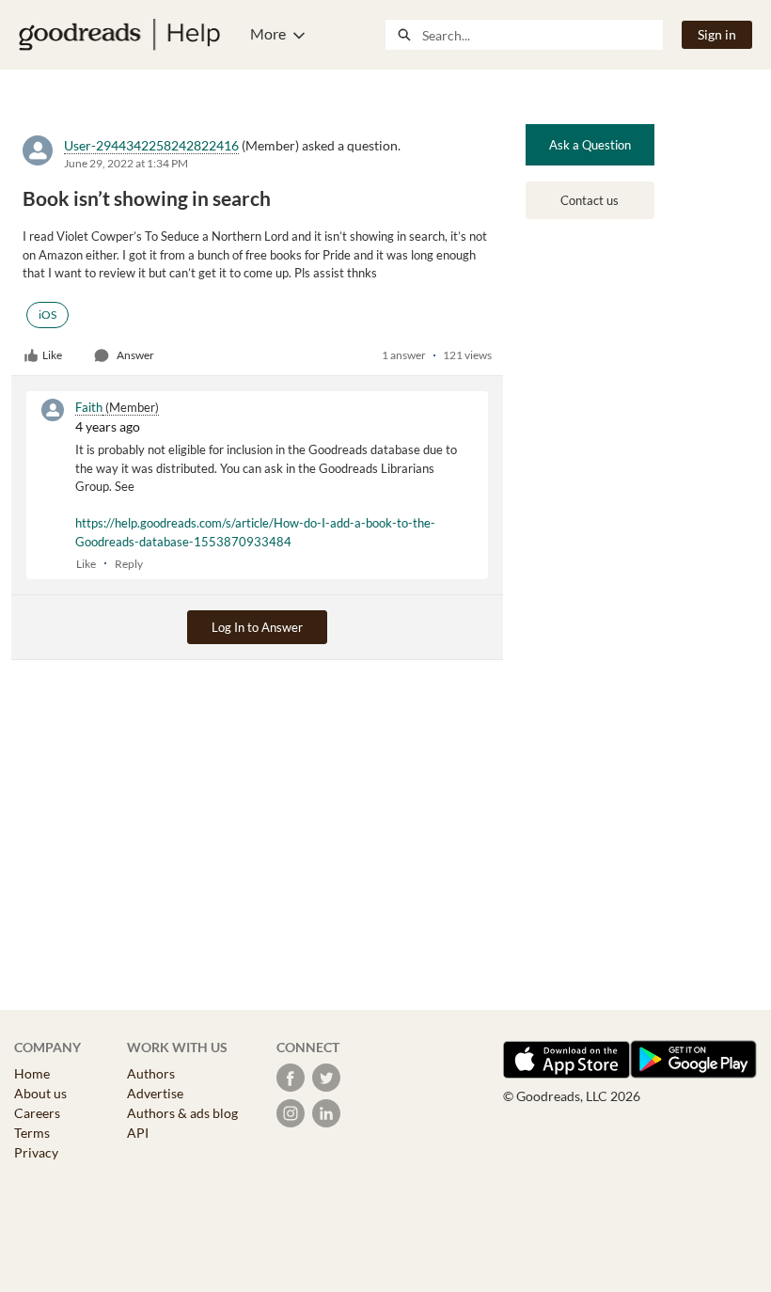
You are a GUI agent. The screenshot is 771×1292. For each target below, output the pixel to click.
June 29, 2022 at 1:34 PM (126, 163)
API (138, 1133)
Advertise (155, 1093)
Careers (37, 1113)
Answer (135, 355)
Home (32, 1073)
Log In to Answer (257, 627)
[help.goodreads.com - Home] (119, 35)
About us (40, 1093)
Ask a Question (590, 144)
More (268, 33)
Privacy (36, 1152)
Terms (32, 1133)
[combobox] (542, 35)
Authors (151, 1073)
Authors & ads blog (182, 1113)
